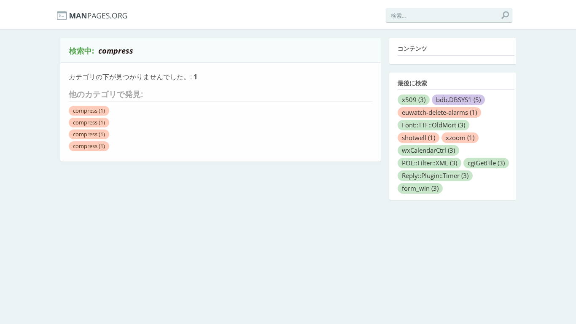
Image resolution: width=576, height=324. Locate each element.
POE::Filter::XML (429, 163)
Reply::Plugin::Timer (435, 175)
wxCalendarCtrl (428, 150)
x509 (413, 99)
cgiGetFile (486, 163)
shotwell (418, 137)
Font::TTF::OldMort (433, 125)
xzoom (460, 137)
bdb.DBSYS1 (458, 99)
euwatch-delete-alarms (439, 112)
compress (89, 110)
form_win (420, 188)
